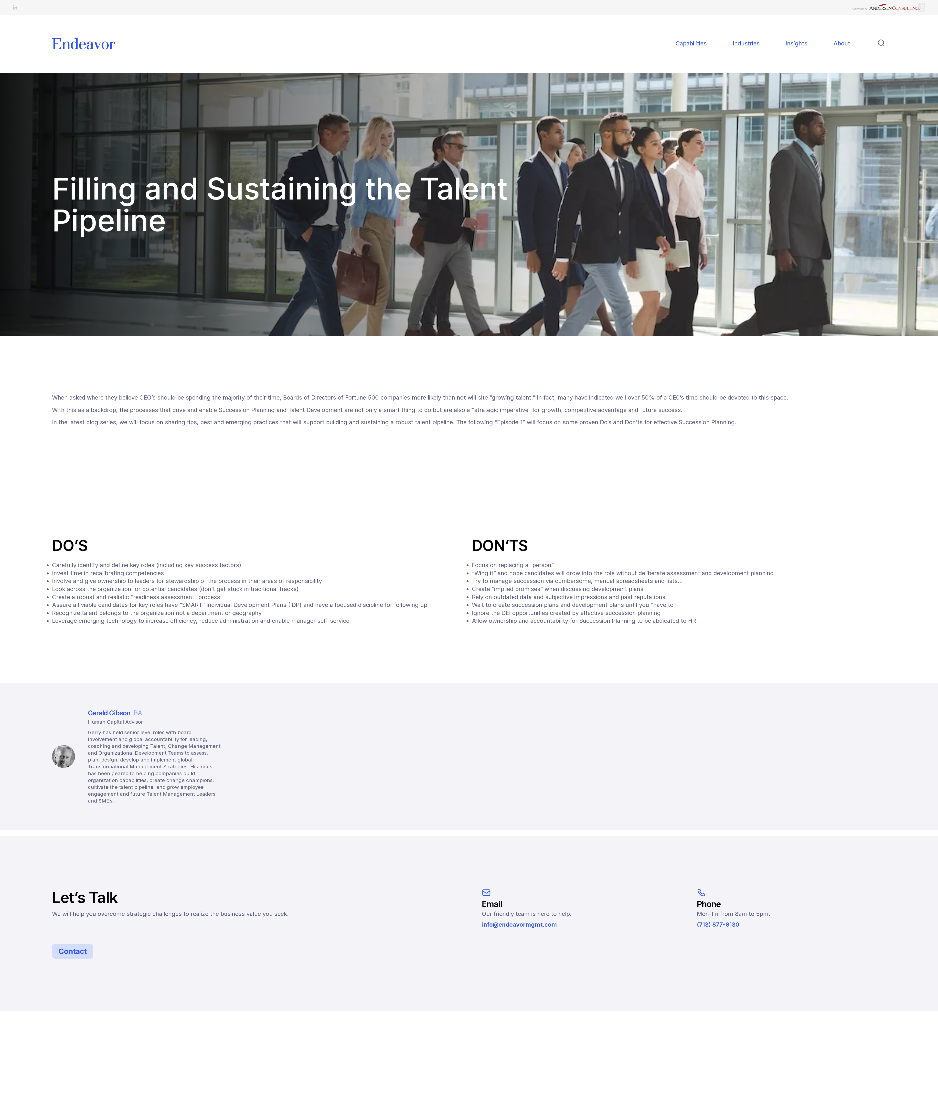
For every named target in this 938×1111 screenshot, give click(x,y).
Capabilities (691, 43)
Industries (746, 43)
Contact (73, 951)
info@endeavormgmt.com (519, 924)
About (841, 43)
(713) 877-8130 (718, 924)
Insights (796, 43)
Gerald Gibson (115, 713)
